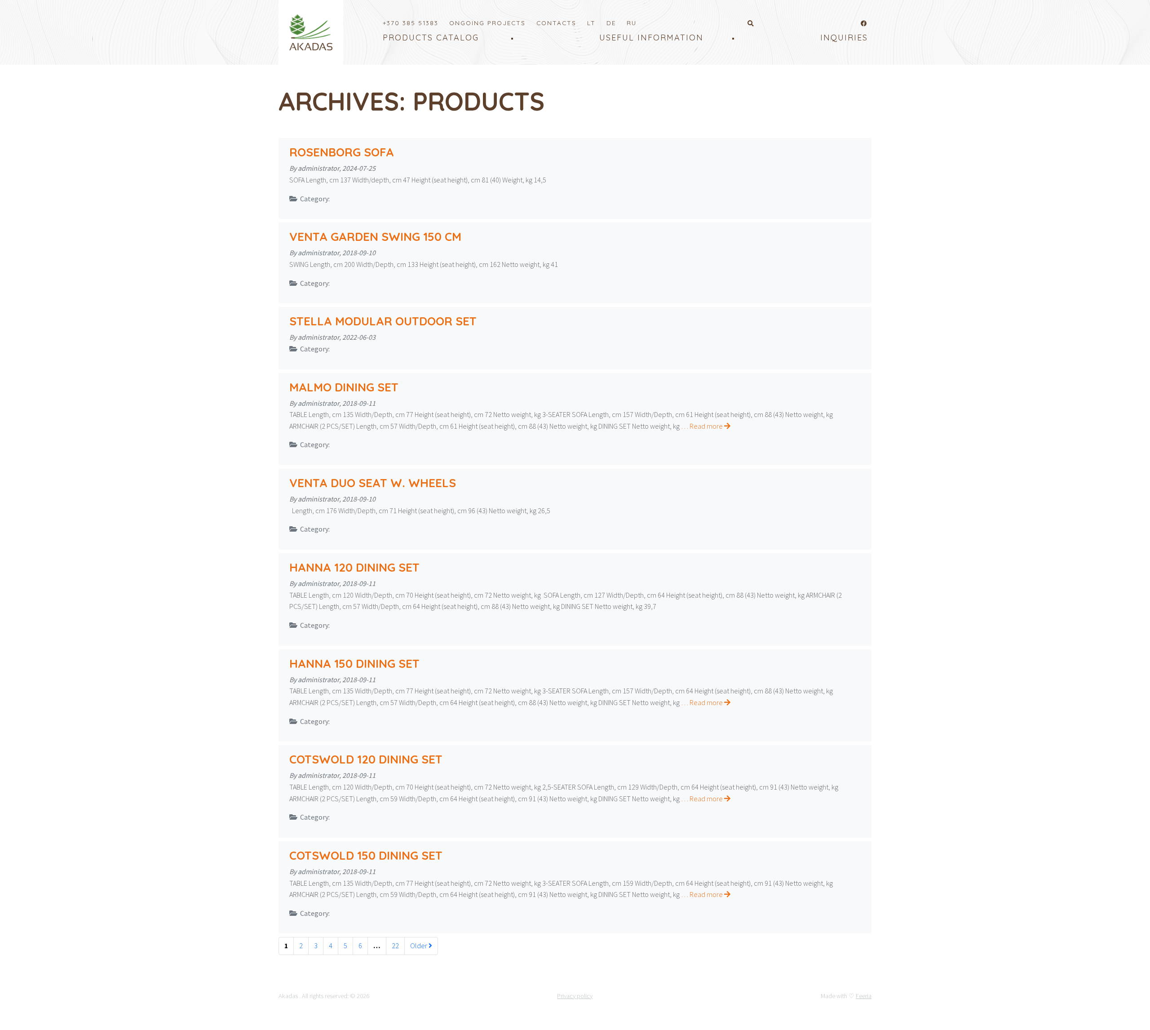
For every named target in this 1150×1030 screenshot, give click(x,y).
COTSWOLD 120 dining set (365, 759)
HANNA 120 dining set (354, 567)
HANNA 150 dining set (354, 663)
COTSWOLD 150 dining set (365, 855)
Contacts (556, 23)
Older (419, 945)
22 (395, 945)
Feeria (863, 996)
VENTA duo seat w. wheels (372, 482)
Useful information (651, 37)
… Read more (702, 426)
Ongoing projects (487, 23)
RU (632, 23)
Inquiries (844, 37)
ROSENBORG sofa (341, 152)
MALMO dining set (343, 387)
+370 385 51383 (410, 23)
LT (591, 23)
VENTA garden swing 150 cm (375, 236)
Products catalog (431, 37)
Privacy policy (575, 996)
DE (611, 23)
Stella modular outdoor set (383, 321)
